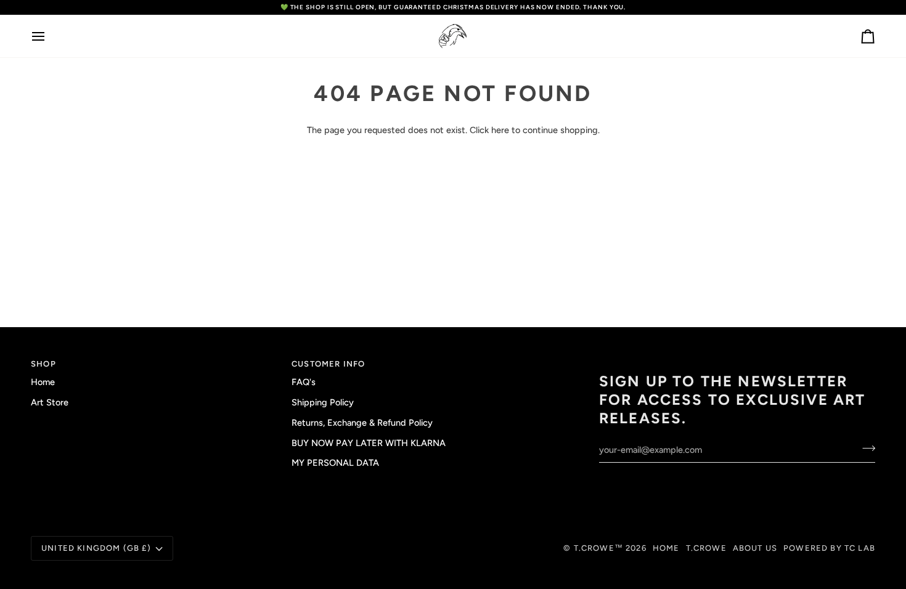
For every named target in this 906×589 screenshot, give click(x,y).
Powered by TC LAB (829, 548)
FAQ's (304, 382)
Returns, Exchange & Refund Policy (362, 422)
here (500, 130)
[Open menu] (49, 36)
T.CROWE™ (600, 548)
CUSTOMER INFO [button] (328, 363)
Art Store (49, 402)
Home (43, 382)
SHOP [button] (43, 363)
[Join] (865, 448)
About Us (755, 548)
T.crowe (706, 548)
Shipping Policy (323, 402)
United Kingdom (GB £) (96, 548)
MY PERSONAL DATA (335, 462)
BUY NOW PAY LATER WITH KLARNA (369, 443)
